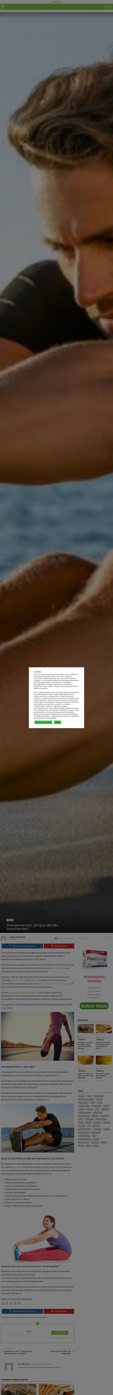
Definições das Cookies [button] (43, 722)
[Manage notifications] (6, 1389)
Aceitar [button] (57, 722)
